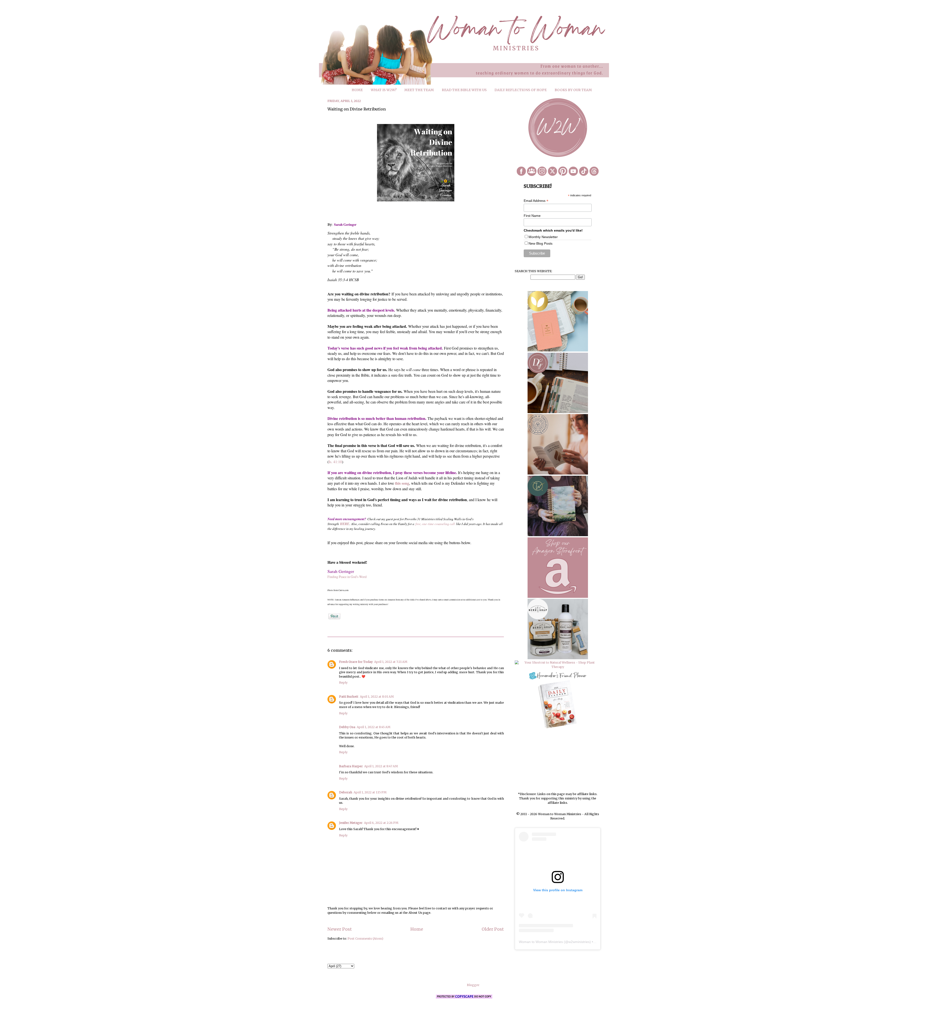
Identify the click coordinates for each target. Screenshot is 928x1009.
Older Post (493, 929)
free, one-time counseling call (435, 523)
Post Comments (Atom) (365, 938)
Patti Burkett (348, 696)
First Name (532, 216)
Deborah (345, 792)
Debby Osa (347, 727)
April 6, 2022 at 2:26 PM (381, 823)
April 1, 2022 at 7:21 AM (390, 662)
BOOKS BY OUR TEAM (573, 90)
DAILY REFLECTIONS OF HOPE (520, 90)
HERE (344, 523)
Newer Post (339, 929)
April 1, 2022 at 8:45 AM (373, 727)
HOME (357, 90)
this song (402, 483)
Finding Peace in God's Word (347, 576)
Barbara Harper (351, 766)
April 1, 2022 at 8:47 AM (381, 766)
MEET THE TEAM (419, 90)
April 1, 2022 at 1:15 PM (370, 792)
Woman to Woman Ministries (541, 942)
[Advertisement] (558, 761)
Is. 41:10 (335, 461)
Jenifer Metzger (350, 823)
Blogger (473, 985)
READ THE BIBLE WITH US (464, 90)
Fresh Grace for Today (356, 662)
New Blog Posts (540, 243)
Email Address (536, 200)
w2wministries (579, 942)
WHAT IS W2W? (384, 90)
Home (416, 929)
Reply (343, 682)
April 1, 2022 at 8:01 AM (377, 696)
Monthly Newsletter (543, 237)
